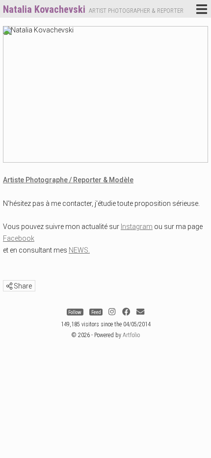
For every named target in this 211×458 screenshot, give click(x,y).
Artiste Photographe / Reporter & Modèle (68, 180)
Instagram (137, 226)
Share (22, 286)
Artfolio (131, 335)
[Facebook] (126, 311)
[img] (9, 286)
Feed (96, 312)
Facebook (18, 238)
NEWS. (79, 250)
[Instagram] (111, 311)
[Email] (140, 311)
